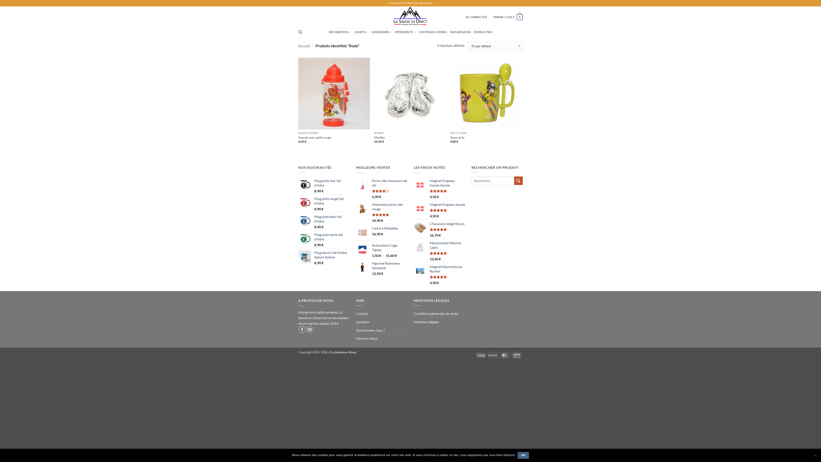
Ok (523, 455)
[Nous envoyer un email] (309, 329)
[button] (476, 17)
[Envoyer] (518, 180)
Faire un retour (367, 338)
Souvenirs (380, 32)
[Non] (815, 456)
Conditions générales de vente (436, 313)
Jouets (360, 32)
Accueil (304, 45)
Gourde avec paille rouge (314, 137)
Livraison (362, 322)
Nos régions (460, 32)
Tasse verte (457, 137)
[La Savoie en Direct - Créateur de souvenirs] (410, 17)
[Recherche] (300, 32)
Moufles (379, 137)
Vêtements (404, 32)
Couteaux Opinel (433, 32)
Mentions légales (426, 322)
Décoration (338, 32)
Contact (362, 313)
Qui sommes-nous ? (370, 330)
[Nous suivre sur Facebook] (302, 329)
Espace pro (483, 32)
